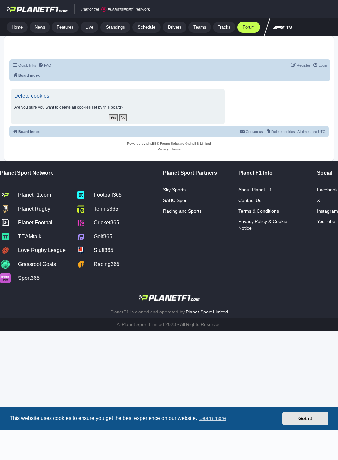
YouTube (326, 221)
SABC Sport (175, 200)
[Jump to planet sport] (117, 9)
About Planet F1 (255, 189)
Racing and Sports (182, 211)
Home (17, 27)
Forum (249, 27)
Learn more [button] (212, 418)
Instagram (327, 211)
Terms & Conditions (258, 211)
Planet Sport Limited (207, 311)
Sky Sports (174, 189)
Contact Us (249, 200)
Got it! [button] (305, 418)
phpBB (151, 143)
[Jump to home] (37, 9)
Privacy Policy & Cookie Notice (262, 225)
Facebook (327, 189)
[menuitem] (44, 65)
